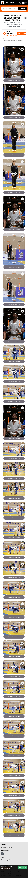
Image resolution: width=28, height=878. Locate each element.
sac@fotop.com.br (6, 847)
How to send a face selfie (11, 35)
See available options (14, 80)
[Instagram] (2, 853)
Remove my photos (7, 860)
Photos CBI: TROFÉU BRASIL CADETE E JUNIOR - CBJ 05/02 (12, 18)
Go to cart (22, 867)
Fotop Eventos (9, 2)
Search (23, 8)
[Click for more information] (23, 40)
